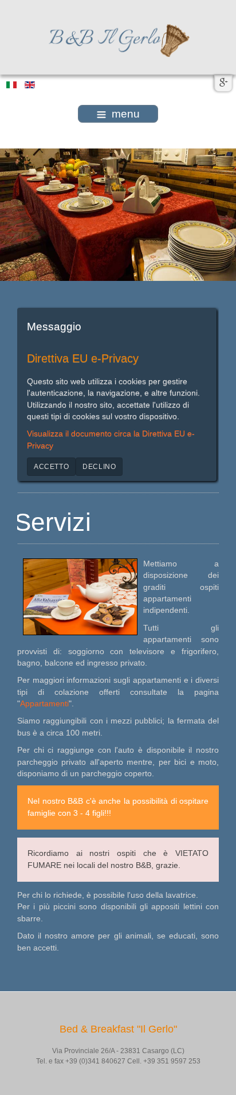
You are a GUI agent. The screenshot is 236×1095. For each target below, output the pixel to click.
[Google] (223, 83)
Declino (99, 467)
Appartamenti (44, 703)
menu (126, 114)
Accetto (51, 467)
